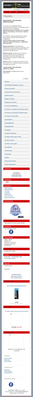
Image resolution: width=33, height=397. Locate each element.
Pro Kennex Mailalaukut (11, 105)
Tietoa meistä (7, 361)
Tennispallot (8, 154)
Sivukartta (7, 192)
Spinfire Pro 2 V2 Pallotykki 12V (16, 349)
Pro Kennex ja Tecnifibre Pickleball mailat (16, 112)
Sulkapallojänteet (9, 123)
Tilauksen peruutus (9, 197)
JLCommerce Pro (10, 391)
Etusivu (7, 12)
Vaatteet (7, 157)
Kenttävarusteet (9, 95)
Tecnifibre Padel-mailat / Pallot (13, 136)
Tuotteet (13, 12)
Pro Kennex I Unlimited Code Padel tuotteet (16, 109)
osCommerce (20, 393)
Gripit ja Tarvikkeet (10, 88)
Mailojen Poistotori (10, 98)
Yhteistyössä (8, 201)
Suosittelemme (9, 332)
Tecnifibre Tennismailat (11, 143)
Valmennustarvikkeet (10, 161)
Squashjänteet (8, 119)
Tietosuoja (7, 360)
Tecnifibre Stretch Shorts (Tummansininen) (16, 310)
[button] (17, 9)
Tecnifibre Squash (9, 140)
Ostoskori (7, 249)
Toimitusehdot (8, 188)
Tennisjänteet (8, 147)
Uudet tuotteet (9, 281)
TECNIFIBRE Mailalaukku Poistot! (14, 85)
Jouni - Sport (21, 390)
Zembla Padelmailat (10, 164)
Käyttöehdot (7, 194)
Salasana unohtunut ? (16, 276)
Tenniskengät (8, 150)
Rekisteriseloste (8, 189)
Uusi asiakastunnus (16, 277)
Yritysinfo (20, 12)
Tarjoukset (7, 307)
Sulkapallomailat (9, 126)
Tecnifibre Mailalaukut (10, 133)
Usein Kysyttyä (8, 196)
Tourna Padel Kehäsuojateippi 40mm (16, 284)
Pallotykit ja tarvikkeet (11, 102)
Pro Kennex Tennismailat (11, 116)
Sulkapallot (8, 129)
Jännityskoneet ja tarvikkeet (12, 92)
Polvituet (7, 81)
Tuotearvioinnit (9, 221)
